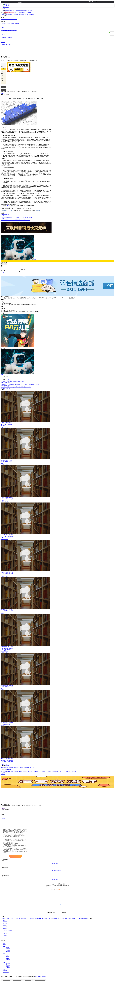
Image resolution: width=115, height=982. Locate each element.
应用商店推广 (7, 14)
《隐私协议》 (6, 935)
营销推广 (8, 958)
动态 (34, 767)
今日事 (4, 944)
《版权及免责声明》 (8, 930)
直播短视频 (30, 10)
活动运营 (22, 12)
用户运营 (2, 10)
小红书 (15, 12)
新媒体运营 (8, 12)
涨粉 (25, 12)
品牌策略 (8, 959)
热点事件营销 (14, 19)
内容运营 (21, 10)
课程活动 (8, 965)
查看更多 (9, 380)
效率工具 (10, 23)
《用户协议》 (6, 933)
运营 (13, 12)
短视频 (28, 12)
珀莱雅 (15, 767)
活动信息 (13, 23)
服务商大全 (6, 972)
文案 (19, 12)
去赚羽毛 (3, 818)
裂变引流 (12, 14)
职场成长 (8, 966)
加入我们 (5, 923)
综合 (4, 962)
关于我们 (5, 921)
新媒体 (7, 947)
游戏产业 (19, 767)
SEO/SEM (20, 14)
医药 (5, 767)
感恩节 (2, 767)
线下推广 (32, 14)
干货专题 (8, 967)
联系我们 (5, 928)
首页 (1, 60)
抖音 (31, 12)
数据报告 (17, 23)
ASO (7, 954)
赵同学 (36, 259)
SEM (7, 955)
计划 (7, 767)
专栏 (4, 969)
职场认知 (6, 23)
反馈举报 (5, 926)
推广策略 (2, 14)
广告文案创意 (9, 19)
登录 (87, 3)
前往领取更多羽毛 (56, 863)
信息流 (7, 956)
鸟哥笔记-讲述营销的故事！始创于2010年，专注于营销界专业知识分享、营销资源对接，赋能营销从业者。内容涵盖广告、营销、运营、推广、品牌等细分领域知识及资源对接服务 (45, 918)
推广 (4, 953)
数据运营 (13, 10)
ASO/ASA (24, 14)
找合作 (7, 5)
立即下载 (3, 808)
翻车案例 (30, 767)
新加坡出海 (6, 7)
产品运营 (6, 10)
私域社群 (10, 10)
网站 (22, 767)
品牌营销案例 (3, 19)
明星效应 (26, 767)
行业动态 (2, 23)
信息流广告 (16, 14)
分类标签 (5, 970)
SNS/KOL (28, 14)
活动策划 (17, 10)
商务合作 (6, 938)
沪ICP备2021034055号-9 (40, 976)
